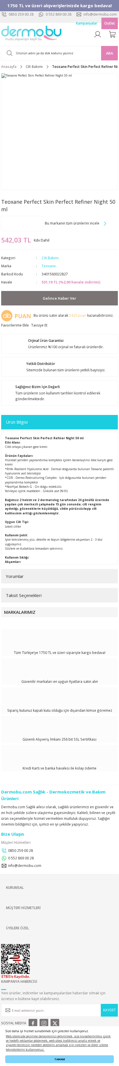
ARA (109, 53)
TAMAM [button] (59, 1059)
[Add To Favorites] (15, 325)
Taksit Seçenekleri (24, 595)
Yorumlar (15, 576)
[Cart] (112, 34)
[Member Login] (97, 34)
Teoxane (49, 266)
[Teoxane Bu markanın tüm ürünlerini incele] (22, 223)
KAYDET (109, 1010)
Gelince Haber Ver (59, 298)
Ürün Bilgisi (17, 422)
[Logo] (31, 34)
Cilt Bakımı (50, 257)
